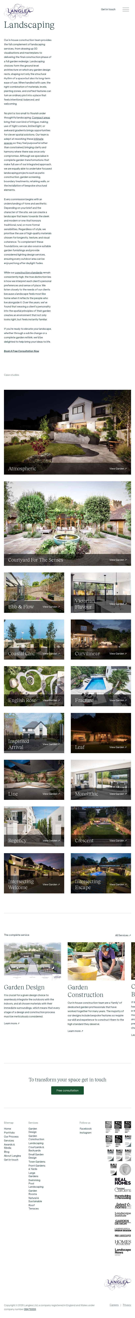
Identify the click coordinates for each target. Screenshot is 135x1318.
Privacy (127, 1304)
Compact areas (41, 117)
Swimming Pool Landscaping (35, 1183)
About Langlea (12, 1155)
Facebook (86, 1128)
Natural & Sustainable (35, 1200)
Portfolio (9, 1132)
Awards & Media (9, 1146)
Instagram (85, 1132)
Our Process (11, 1136)
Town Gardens (36, 1161)
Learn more (10, 1023)
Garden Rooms (32, 1192)
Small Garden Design (36, 1156)
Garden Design (32, 1130)
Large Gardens (33, 1174)
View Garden (117, 468)
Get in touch (108, 9)
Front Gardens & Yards (36, 1167)
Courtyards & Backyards (36, 1149)
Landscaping (35, 1143)
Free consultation (67, 1090)
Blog (6, 1151)
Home (7, 1128)
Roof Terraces (33, 1207)
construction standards (28, 272)
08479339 (30, 1309)
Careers (114, 1304)
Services (9, 1140)
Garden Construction (36, 1137)
